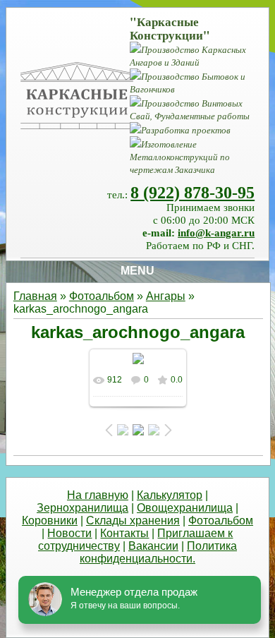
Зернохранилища (82, 508)
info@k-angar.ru (216, 233)
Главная (35, 296)
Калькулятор (169, 495)
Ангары (165, 296)
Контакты (124, 533)
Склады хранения (133, 520)
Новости (69, 533)
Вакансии (153, 546)
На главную (97, 495)
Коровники (50, 520)
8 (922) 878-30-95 (192, 192)
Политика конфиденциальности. (158, 552)
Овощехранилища (185, 508)
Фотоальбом (101, 296)
